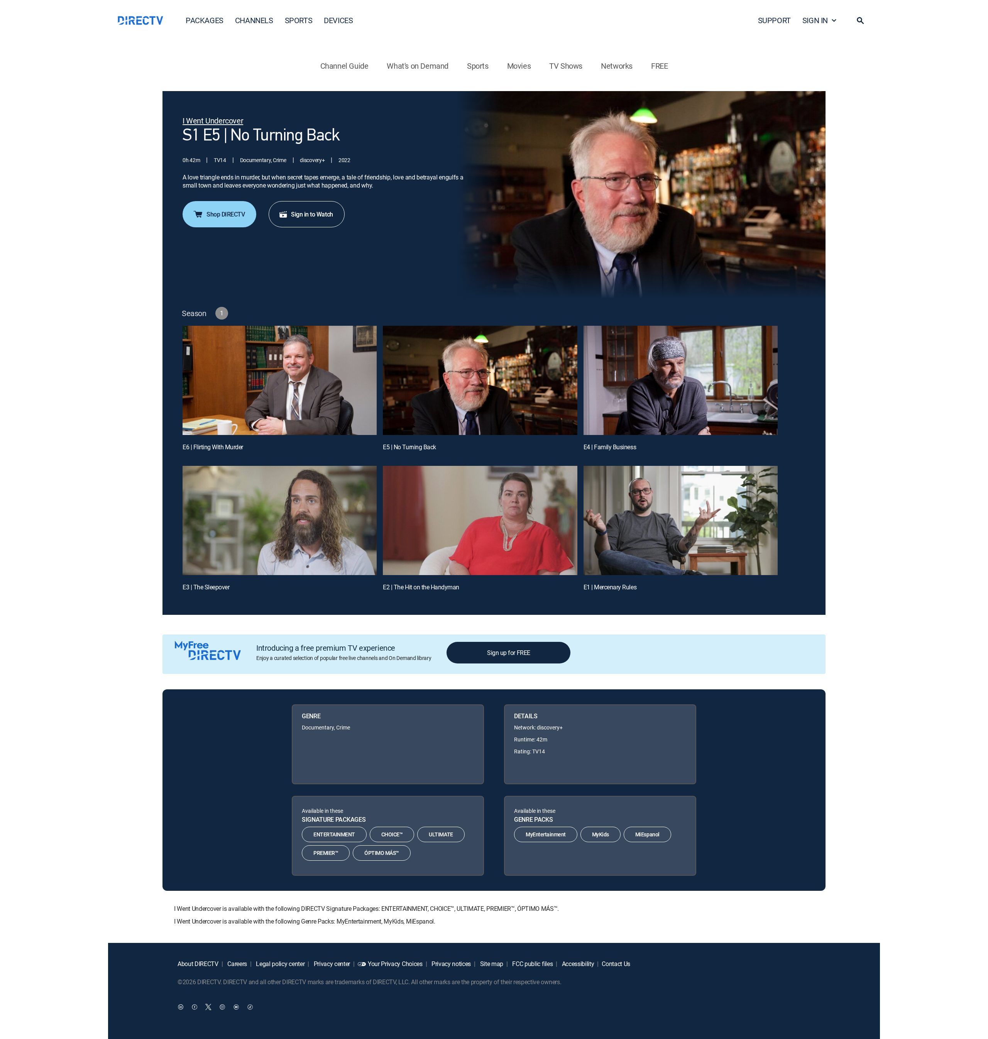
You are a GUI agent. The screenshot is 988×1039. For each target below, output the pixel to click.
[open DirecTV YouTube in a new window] (236, 1006)
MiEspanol (647, 834)
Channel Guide (344, 66)
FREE (659, 66)
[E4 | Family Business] (681, 380)
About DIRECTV (198, 963)
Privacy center (331, 963)
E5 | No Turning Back (409, 447)
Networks (617, 66)
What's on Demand (417, 66)
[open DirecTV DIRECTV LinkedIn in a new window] (181, 1006)
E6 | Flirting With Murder (213, 447)
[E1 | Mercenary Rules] (681, 520)
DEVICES (338, 20)
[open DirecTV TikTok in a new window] (250, 1006)
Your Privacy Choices (395, 963)
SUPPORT (774, 20)
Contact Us (616, 963)
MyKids (600, 834)
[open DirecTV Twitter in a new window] (208, 1006)
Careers (236, 963)
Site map (491, 963)
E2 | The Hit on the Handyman (421, 587)
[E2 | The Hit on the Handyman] (480, 520)
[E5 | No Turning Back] (480, 380)
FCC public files (532, 963)
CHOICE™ (392, 834)
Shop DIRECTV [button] (225, 214)
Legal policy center (280, 963)
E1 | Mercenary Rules (610, 587)
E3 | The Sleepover (206, 587)
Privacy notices (450, 963)
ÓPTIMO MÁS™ (381, 852)
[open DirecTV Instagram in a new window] (222, 1006)
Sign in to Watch (312, 214)
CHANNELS (254, 20)
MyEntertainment (546, 834)
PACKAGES (204, 20)
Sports (478, 66)
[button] (860, 20)
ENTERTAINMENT (334, 834)
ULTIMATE (441, 834)
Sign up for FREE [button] (508, 652)
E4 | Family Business (610, 447)
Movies (519, 66)
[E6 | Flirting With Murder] (280, 380)
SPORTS (299, 20)
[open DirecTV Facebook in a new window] (194, 1006)
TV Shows (565, 66)
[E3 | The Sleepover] (280, 520)
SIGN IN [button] (815, 20)
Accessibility (577, 963)
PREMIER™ (325, 852)
